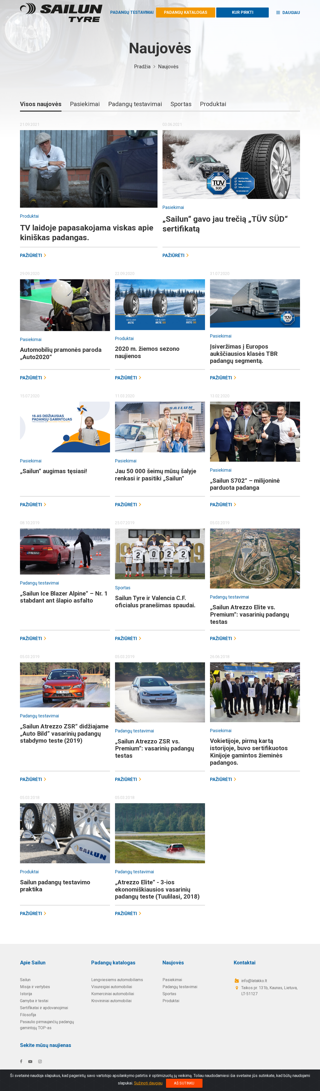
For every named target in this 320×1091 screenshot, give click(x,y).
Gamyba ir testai (34, 1000)
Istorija (26, 993)
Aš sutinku (184, 1083)
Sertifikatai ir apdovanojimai (44, 1007)
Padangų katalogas (185, 12)
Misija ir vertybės (35, 986)
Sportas (181, 104)
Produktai (213, 104)
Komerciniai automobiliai (112, 993)
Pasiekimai (85, 104)
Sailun (25, 979)
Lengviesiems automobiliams (117, 979)
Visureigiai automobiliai (111, 986)
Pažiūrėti (31, 255)
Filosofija (28, 1014)
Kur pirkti (242, 12)
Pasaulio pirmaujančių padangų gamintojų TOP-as (47, 1024)
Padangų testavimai (132, 12)
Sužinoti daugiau (148, 1083)
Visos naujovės (41, 104)
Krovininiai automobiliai (111, 1000)
